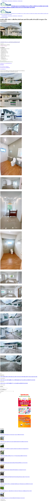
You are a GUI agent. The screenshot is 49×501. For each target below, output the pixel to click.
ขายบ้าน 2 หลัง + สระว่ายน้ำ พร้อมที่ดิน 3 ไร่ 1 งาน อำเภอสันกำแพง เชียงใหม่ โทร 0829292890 (14, 383)
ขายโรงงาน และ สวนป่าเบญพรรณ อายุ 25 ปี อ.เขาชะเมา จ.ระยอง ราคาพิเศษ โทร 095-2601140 (12, 434)
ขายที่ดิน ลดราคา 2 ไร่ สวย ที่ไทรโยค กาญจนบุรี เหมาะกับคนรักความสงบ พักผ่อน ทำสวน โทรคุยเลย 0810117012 (14, 448)
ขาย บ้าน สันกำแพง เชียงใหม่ (4, 17)
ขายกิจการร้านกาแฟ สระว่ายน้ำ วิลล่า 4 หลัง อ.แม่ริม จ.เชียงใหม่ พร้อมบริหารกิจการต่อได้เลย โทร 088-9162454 (14, 441)
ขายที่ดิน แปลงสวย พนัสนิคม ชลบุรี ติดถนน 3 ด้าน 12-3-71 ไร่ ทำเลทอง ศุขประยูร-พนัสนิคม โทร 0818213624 (13, 455)
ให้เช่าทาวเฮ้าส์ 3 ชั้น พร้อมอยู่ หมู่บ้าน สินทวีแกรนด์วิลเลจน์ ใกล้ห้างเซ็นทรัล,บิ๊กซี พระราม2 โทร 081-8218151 (13, 462)
